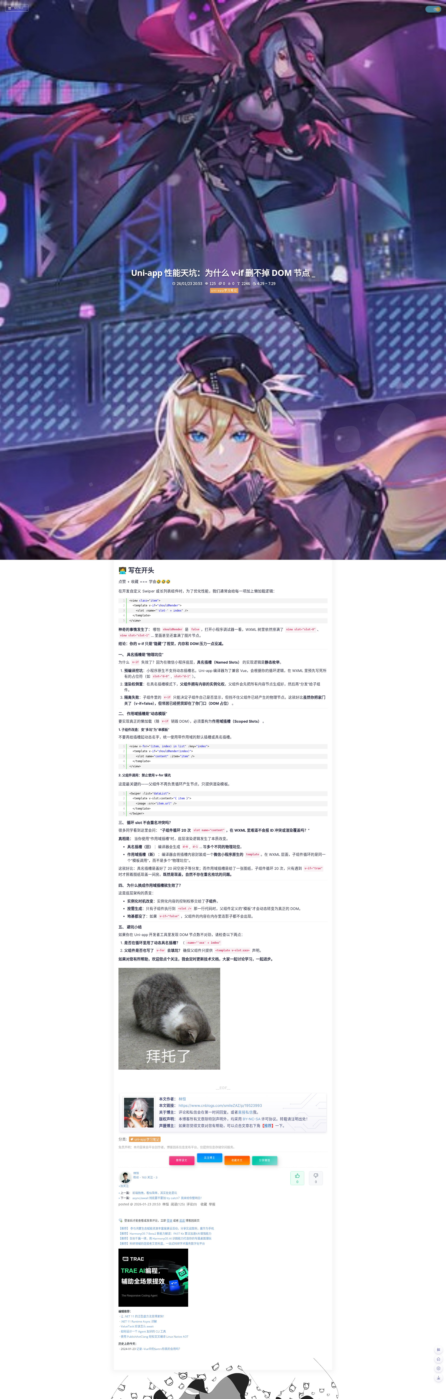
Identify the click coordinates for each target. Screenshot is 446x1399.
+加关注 (123, 1186)
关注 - (152, 1177)
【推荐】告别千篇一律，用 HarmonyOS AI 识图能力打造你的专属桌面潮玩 (164, 1238)
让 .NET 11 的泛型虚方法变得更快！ (143, 1316)
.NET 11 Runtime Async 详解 (139, 1321)
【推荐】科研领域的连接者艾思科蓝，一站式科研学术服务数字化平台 (161, 1244)
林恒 (182, 1099)
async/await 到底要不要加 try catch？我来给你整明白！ (167, 1198)
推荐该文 (181, 1160)
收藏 (203, 1204)
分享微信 (264, 1160)
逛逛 (182, 1221)
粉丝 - (140, 1177)
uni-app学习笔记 (146, 1139)
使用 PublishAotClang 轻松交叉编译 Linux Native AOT (154, 1337)
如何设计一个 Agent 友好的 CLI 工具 (143, 1331)
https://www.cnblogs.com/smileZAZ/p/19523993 (220, 1105)
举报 (212, 1204)
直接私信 (245, 1112)
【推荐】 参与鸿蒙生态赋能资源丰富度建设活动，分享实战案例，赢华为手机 (166, 1228)
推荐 (268, 1125)
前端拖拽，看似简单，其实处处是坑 (154, 1193)
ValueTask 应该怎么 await (137, 1326)
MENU (18, 8)
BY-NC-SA (251, 1119)
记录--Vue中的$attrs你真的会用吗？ (158, 1349)
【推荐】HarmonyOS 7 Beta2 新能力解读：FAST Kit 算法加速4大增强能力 (164, 1234)
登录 (169, 1221)
